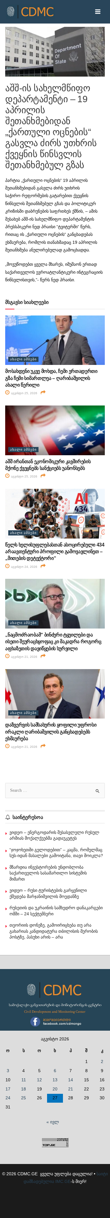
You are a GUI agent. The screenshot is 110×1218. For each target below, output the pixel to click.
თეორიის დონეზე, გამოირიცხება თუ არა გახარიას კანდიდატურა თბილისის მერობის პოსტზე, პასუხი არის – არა (53, 931)
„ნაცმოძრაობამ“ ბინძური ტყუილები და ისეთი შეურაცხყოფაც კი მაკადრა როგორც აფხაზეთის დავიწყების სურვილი (53, 641)
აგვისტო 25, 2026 (23, 393)
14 (70, 1080)
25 (23, 1098)
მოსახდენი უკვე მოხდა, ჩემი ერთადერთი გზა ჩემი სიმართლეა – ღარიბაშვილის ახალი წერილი (51, 378)
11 (23, 1080)
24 (8, 1098)
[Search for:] (55, 790)
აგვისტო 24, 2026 (23, 566)
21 (70, 1089)
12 (39, 1080)
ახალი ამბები (23, 359)
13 (55, 1080)
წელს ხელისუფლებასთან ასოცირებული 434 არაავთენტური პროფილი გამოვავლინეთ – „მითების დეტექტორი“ (54, 551)
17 (8, 1089)
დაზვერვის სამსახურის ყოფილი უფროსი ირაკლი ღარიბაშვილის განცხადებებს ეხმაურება (50, 731)
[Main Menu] (98, 11)
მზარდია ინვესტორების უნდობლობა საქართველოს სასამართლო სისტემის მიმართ (48, 873)
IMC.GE (63, 1181)
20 (55, 1089)
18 (23, 1089)
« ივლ (52, 1122)
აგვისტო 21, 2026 (23, 656)
